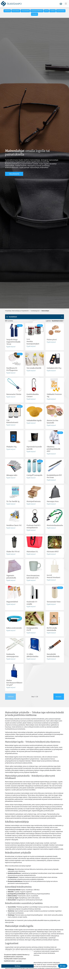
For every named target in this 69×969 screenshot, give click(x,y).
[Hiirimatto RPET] (54, 546)
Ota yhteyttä (14, 174)
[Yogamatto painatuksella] (14, 571)
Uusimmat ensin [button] (57, 321)
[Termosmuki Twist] (54, 597)
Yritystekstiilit (25, 10)
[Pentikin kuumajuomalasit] (34, 336)
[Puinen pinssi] (54, 336)
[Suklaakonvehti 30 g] (54, 364)
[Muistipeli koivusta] (34, 496)
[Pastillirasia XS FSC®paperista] (14, 364)
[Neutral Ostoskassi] (54, 571)
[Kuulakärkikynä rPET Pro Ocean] (54, 471)
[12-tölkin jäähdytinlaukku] (34, 650)
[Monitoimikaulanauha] (54, 521)
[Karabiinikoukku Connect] (34, 390)
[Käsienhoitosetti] (14, 416)
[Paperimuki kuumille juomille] (34, 443)
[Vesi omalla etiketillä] (34, 364)
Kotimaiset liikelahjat (37, 10)
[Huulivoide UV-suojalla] (34, 597)
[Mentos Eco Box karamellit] (54, 416)
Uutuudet (34, 14)
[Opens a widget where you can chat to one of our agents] (62, 966)
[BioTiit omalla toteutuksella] (54, 624)
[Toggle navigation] (65, 3)
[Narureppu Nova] (54, 496)
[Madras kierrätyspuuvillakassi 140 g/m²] (14, 677)
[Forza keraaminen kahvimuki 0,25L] (34, 571)
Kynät (46, 10)
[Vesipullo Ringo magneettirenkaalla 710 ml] (14, 336)
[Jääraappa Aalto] (14, 471)
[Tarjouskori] (61, 3)
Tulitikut (52, 10)
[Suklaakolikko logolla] (34, 416)
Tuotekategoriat (35, 311)
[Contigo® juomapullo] (34, 471)
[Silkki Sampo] (11, 3)
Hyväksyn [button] (17, 966)
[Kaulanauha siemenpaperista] (14, 650)
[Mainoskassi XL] (34, 546)
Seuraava (58, 696)
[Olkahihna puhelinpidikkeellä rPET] (54, 443)
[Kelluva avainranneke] (14, 624)
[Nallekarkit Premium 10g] (54, 390)
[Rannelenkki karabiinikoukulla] (54, 650)
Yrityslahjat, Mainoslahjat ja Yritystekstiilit (17, 311)
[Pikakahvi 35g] (14, 443)
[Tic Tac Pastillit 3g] (14, 496)
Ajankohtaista (61, 10)
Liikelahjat (7, 10)
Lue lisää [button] (19, 961)
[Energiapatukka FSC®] (34, 624)
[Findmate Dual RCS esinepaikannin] (34, 521)
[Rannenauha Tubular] (14, 390)
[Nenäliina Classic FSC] (14, 521)
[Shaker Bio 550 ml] (14, 546)
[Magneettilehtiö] (14, 597)
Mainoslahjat (15, 10)
